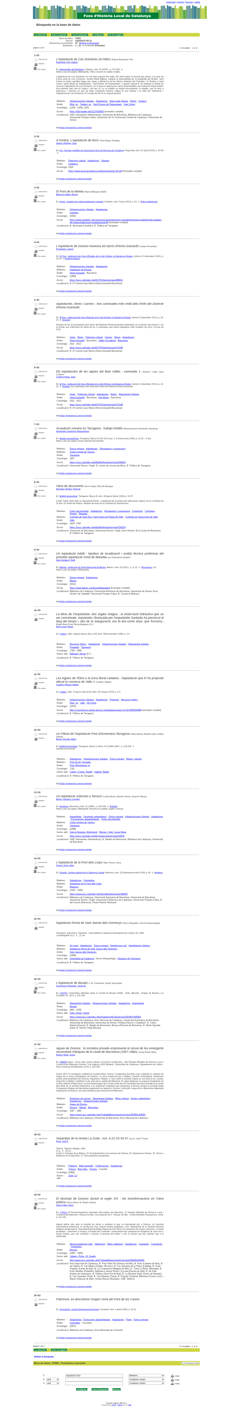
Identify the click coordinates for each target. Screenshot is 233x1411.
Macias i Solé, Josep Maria (112, 832)
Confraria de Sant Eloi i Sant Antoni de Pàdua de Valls (96, 517)
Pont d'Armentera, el (80, 765)
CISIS (114, 1405)
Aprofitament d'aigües (139, 945)
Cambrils (74, 212)
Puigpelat (74, 647)
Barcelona (123, 340)
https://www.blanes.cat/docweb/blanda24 (90, 588)
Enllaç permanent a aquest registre (75, 127)
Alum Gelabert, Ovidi (65, 560)
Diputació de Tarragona (129, 958)
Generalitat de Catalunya (82, 958)
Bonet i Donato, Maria (66, 739)
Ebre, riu (74, 703)
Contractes (137, 511)
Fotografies (89, 880)
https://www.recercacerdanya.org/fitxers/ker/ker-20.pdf (95, 171)
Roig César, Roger (64, 627)
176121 (63, 1212)
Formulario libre (191, 1363)
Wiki (129, 1405)
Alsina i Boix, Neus (65, 1205)
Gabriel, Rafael (101, 772)
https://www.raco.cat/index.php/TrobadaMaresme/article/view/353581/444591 (107, 1114)
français (189, 2)
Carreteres (144, 1244)
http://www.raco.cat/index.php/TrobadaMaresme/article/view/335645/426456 (107, 1260)
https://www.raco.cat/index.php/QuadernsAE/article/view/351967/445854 (105, 1017)
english (180, 2)
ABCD (120, 1405)
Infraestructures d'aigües (82, 101)
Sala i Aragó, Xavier (79, 1013)
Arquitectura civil (118, 945)
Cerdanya (73, 164)
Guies (73, 337)
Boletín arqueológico (69, 438)
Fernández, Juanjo (65, 249)
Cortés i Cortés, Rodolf (81, 772)
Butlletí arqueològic (69, 496)
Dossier (66, 320)
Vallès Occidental (107, 340)
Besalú (73, 1006)
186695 (63, 1062)
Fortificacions (102, 1166)
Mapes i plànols (134, 759)
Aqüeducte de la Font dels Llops (86, 883)
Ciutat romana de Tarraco (82, 452)
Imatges (158, 872)
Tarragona (74, 455)
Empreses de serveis (80, 1098)
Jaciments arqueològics (95, 816)
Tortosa (72, 1169)
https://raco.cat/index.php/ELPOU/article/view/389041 (96, 280)
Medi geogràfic (86, 1166)
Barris (80, 337)
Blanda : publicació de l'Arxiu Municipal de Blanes (83, 567)
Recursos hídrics (78, 644)
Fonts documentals (79, 511)
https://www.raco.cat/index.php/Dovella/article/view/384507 (99, 894)
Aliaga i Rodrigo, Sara (66, 143)
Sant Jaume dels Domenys (83, 952)
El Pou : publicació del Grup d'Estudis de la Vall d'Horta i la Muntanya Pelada (96, 256)
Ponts (129, 1319)
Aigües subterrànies (140, 1098)
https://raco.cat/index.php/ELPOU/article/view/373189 (96, 347)
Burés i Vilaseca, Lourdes (68, 799)
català (197, 2)
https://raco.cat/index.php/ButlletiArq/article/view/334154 (98, 527)
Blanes (73, 580)
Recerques (147, 567)
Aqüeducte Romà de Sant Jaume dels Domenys (93, 949)
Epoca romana (77, 448)
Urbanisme (99, 1244)
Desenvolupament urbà (81, 1244)
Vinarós (93, 1169)
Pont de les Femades (80, 762)
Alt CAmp (91, 703)
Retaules (83, 513)
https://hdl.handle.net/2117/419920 (87, 111)
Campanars (156, 1244)
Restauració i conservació (112, 448)
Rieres (133, 101)
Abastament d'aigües (129, 394)
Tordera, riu (85, 104)
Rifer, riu (74, 104)
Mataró (82, 1107)
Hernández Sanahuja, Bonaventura (72, 431)
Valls (72, 520)
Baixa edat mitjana (119, 101)
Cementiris (76, 1246)
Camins (108, 337)
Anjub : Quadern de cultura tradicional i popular (81, 201)
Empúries (64, 806)
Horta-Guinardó (77, 273)
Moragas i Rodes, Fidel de (68, 489)
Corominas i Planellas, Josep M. (71, 986)
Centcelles (75, 1323)
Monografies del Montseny (72, 69)
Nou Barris (104, 397)
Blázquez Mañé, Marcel (67, 194)
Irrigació (142, 101)
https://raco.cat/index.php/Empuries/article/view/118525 (97, 836)
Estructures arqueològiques (96, 1319)
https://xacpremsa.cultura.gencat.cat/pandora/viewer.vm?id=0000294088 (105, 710)
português (171, 2)
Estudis (113, 806)
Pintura (73, 513)
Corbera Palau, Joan (65, 377)
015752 (63, 993)
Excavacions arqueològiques (85, 819)
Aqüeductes (102, 101)
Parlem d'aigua (72, 258)
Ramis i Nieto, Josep (65, 1055)
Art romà (74, 945)
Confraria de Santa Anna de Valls (141, 517)
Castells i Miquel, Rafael (67, 685)
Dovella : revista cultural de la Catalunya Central (82, 872)
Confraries (150, 511)
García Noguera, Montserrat (83, 832)
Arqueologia (75, 816)
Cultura (63, 634)
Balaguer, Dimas (78, 654)
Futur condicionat (149, 201)
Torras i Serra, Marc (65, 865)
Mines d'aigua (122, 1098)
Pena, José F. (62, 1141)
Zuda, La (72, 1175)
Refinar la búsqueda (89, 43)
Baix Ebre (83, 1169)
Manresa (74, 887)
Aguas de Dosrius (78, 1104)
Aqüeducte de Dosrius (81, 269)
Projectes (114, 699)
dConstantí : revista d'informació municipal (79, 1309)
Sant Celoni (129, 104)
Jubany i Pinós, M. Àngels (83, 1256)
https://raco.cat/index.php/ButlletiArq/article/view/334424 (98, 462)
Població (72, 1166)
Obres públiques (115, 1244)
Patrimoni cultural (77, 160)
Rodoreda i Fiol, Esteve (67, 62)
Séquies (105, 160)
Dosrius (73, 1107)
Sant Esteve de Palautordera (107, 104)
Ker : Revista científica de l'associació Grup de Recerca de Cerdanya (92, 150)
